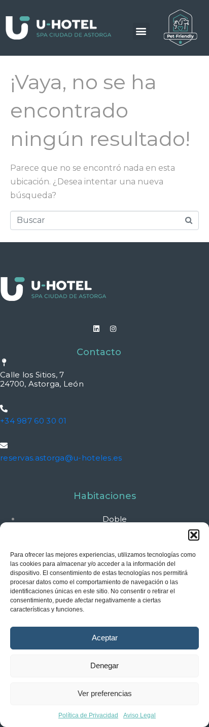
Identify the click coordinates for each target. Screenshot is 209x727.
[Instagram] (113, 329)
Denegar (104, 665)
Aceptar (105, 637)
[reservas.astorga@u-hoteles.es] (4, 445)
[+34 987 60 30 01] (4, 408)
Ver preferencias (105, 693)
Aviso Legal (139, 715)
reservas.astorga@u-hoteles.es (61, 458)
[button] (194, 535)
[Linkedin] (96, 329)
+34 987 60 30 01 (33, 421)
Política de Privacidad (88, 715)
